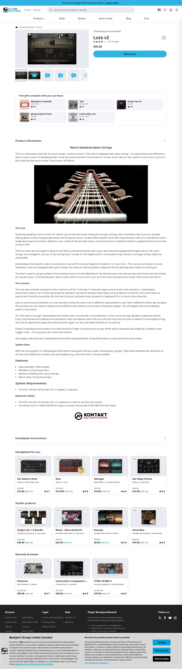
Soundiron (80, 533)
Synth (58, 482)
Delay (19, 482)
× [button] (179, 2)
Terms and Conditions (52, 617)
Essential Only (161, 650)
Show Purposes (162, 659)
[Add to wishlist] (163, 37)
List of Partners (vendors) (96, 663)
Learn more (112, 2)
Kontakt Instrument (27, 27)
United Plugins (113, 482)
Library (37, 10)
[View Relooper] (110, 466)
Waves (34, 584)
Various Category (101, 584)
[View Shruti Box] (149, 517)
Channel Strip (61, 584)
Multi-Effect (99, 482)
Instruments (11, 617)
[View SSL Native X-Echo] (33, 466)
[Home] (16, 27)
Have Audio (157, 533)
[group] (33, 475)
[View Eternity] (110, 517)
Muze (116, 533)
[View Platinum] (33, 568)
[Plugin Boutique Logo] (12, 10)
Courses (26, 626)
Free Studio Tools (30, 622)
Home (27, 10)
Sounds (8, 631)
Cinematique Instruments (107, 31)
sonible (73, 584)
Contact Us (70, 617)
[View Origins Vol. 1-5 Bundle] (33, 517)
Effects (8, 626)
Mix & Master (22, 584)
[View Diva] (72, 466)
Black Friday (27, 631)
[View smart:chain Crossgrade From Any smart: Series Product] (72, 568)
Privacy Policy (48, 622)
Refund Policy (48, 626)
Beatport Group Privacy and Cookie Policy (34, 664)
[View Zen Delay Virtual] (149, 466)
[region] (91, 651)
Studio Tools (11, 622)
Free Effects (27, 617)
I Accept (162, 642)
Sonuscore (41, 533)
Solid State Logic (32, 482)
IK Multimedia (117, 584)
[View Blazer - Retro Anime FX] (72, 517)
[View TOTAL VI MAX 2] (110, 568)
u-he (65, 482)
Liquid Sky (144, 482)
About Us (69, 622)
